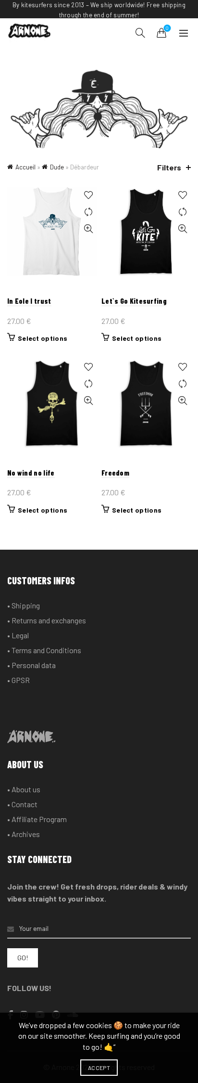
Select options (42, 338)
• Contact (22, 804)
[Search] (140, 33)
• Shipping (23, 605)
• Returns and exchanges (46, 620)
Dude (57, 167)
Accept (99, 1067)
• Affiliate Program (37, 819)
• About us (23, 789)
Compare (88, 212)
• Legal (18, 635)
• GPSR (18, 679)
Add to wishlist (88, 195)
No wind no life (31, 472)
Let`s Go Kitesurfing (134, 301)
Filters (169, 167)
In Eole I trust (29, 301)
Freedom (115, 472)
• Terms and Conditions (44, 650)
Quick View (88, 228)
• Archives (23, 833)
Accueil (25, 167)
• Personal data (31, 665)
